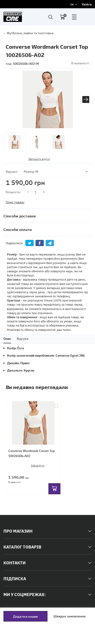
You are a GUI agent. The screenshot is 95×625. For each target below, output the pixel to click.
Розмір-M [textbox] (31, 171)
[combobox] (55, 171)
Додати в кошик (25, 616)
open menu (74, 17)
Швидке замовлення (69, 616)
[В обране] (56, 421)
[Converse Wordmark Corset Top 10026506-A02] (33, 421)
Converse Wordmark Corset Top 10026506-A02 (31, 453)
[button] (85, 99)
